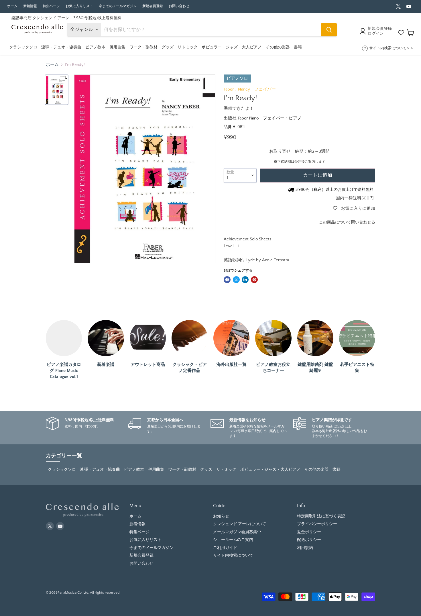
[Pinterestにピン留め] (254, 279)
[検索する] (329, 29)
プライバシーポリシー (317, 524)
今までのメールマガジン (118, 6)
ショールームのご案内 (233, 539)
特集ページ (51, 6)
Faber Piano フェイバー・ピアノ (270, 118)
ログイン (376, 33)
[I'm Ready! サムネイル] (56, 90)
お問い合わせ (179, 6)
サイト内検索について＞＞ (391, 48)
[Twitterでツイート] (236, 279)
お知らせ (221, 516)
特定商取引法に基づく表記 (321, 516)
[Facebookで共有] (227, 279)
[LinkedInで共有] (245, 279)
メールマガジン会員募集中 (237, 532)
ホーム (12, 6)
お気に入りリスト (79, 6)
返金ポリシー (309, 532)
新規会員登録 (152, 6)
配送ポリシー (309, 539)
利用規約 (305, 548)
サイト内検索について (233, 555)
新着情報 (30, 6)
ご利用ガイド (225, 548)
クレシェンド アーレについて (239, 524)
